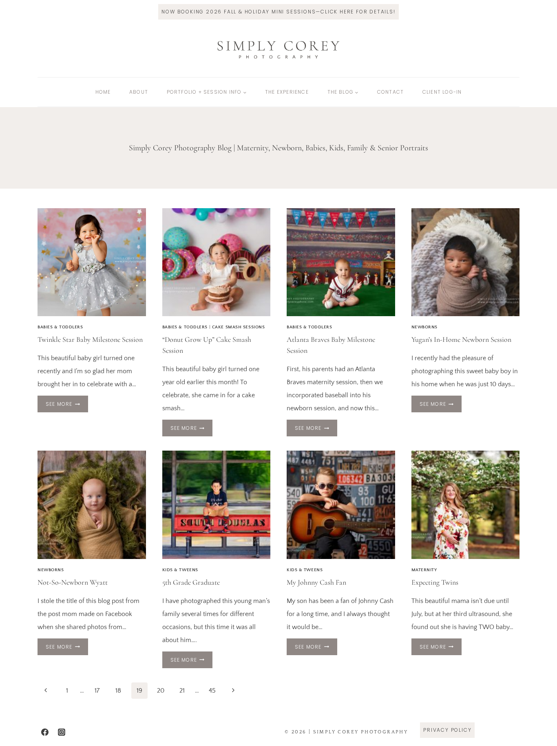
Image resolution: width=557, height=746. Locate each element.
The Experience (287, 91)
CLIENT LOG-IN (442, 91)
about (138, 91)
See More (67, 405)
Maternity (424, 570)
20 (160, 690)
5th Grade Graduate (191, 582)
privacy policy (447, 729)
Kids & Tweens (180, 570)
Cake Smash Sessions (238, 327)
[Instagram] (61, 732)
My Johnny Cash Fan (316, 582)
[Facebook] (45, 732)
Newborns (424, 327)
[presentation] (92, 262)
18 (118, 690)
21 (182, 690)
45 (212, 690)
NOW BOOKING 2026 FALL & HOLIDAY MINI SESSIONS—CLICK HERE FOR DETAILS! (278, 11)
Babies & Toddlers (60, 327)
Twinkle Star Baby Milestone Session (90, 339)
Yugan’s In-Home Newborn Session (461, 339)
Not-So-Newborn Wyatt (73, 582)
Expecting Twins (434, 582)
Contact (390, 91)
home (103, 91)
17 (97, 690)
